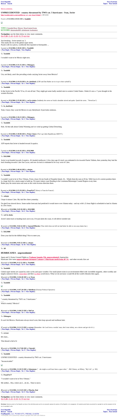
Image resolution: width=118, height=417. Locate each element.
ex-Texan (32, 277)
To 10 (23, 245)
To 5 (23, 329)
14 (2, 277)
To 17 (23, 350)
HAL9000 (30, 151)
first (2, 36)
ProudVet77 (31, 190)
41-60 (16, 36)
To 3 (23, 119)
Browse (3, 4)
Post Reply (5, 50)
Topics (105, 4)
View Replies (26, 50)
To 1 (23, 67)
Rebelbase (32, 290)
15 (2, 290)
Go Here (37, 274)
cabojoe (29, 169)
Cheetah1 (32, 348)
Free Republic (6, 2)
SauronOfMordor (34, 226)
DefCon (31, 311)
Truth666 (30, 48)
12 (2, 243)
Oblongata (30, 65)
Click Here (23, 274)
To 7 (23, 171)
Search (9, 4)
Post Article (113, 4)
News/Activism (112, 2)
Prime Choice (32, 134)
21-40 (10, 36)
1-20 (5, 36)
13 (2, 263)
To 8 (23, 211)
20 (2, 390)
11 (1, 226)
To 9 (23, 264)
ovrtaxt (31, 327)
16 (2, 311)
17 (2, 327)
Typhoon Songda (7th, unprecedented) (44, 257)
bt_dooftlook (31, 81)
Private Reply (15, 50)
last (28, 36)
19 (2, 369)
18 (2, 348)
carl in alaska (31, 100)
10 (2, 209)
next (25, 36)
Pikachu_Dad (33, 390)
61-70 (21, 36)
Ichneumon (32, 369)
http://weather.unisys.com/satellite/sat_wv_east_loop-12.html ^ (21, 15)
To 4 (23, 228)
